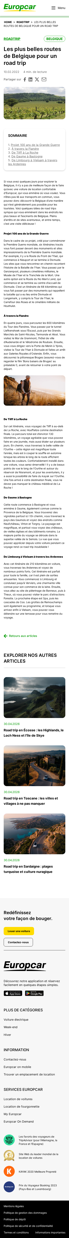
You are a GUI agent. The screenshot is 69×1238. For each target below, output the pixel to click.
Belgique (54, 39)
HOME (8, 22)
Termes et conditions (16, 1232)
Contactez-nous (18, 942)
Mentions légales (14, 1206)
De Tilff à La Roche (25, 152)
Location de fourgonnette (21, 1106)
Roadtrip (23, 22)
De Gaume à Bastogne (27, 156)
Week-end (10, 1027)
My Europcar (13, 1114)
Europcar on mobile (17, 1067)
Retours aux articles (23, 636)
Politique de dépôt (15, 1219)
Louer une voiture (19, 931)
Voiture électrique (16, 1019)
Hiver (7, 1035)
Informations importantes (50, 1232)
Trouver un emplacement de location (29, 1074)
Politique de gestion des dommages (25, 1212)
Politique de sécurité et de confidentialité (28, 1225)
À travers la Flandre (25, 149)
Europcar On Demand (19, 1121)
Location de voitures (18, 1099)
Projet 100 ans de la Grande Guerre (35, 145)
